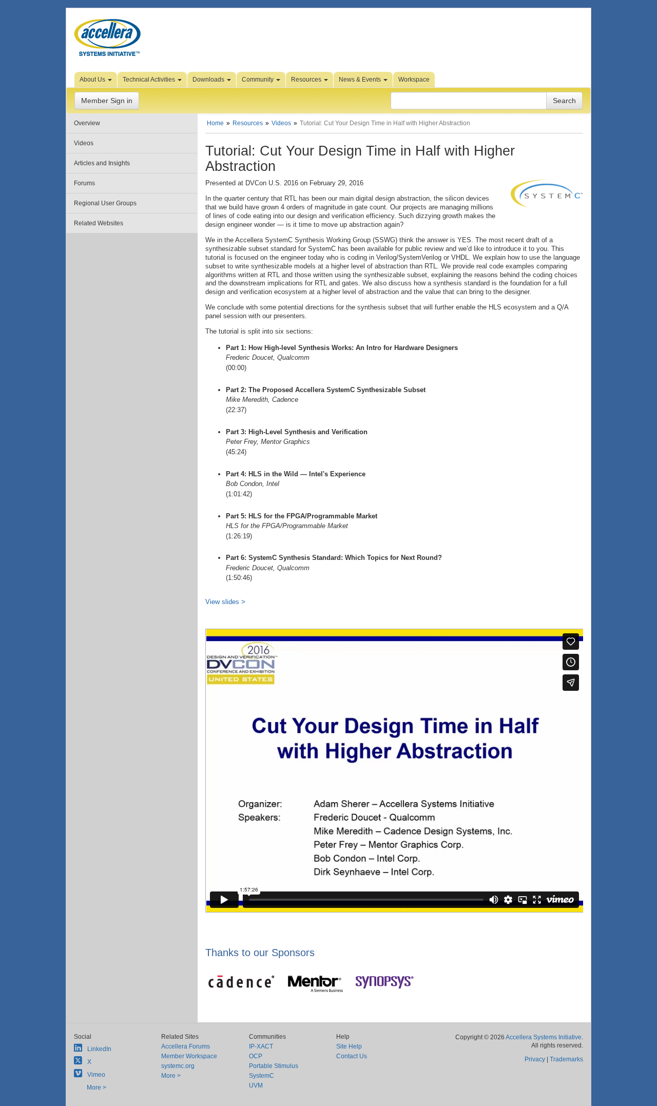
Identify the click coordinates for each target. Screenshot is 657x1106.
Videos (83, 143)
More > (96, 1087)
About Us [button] (93, 79)
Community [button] (258, 79)
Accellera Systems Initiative (544, 1037)
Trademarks (566, 1059)
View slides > (225, 602)
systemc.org (178, 1066)
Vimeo (96, 1074)
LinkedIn (99, 1049)
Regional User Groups (105, 203)
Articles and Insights (102, 163)
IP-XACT (261, 1046)
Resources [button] (307, 79)
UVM (256, 1085)
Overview (87, 123)
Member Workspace (189, 1056)
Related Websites (98, 223)
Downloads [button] (209, 79)
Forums (84, 183)
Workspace (414, 79)
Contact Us (351, 1056)
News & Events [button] (360, 79)
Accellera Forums (185, 1046)
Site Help (349, 1046)
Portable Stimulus (273, 1066)
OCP (255, 1056)
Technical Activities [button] (150, 79)
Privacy (535, 1059)
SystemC (261, 1076)
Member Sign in (106, 100)
